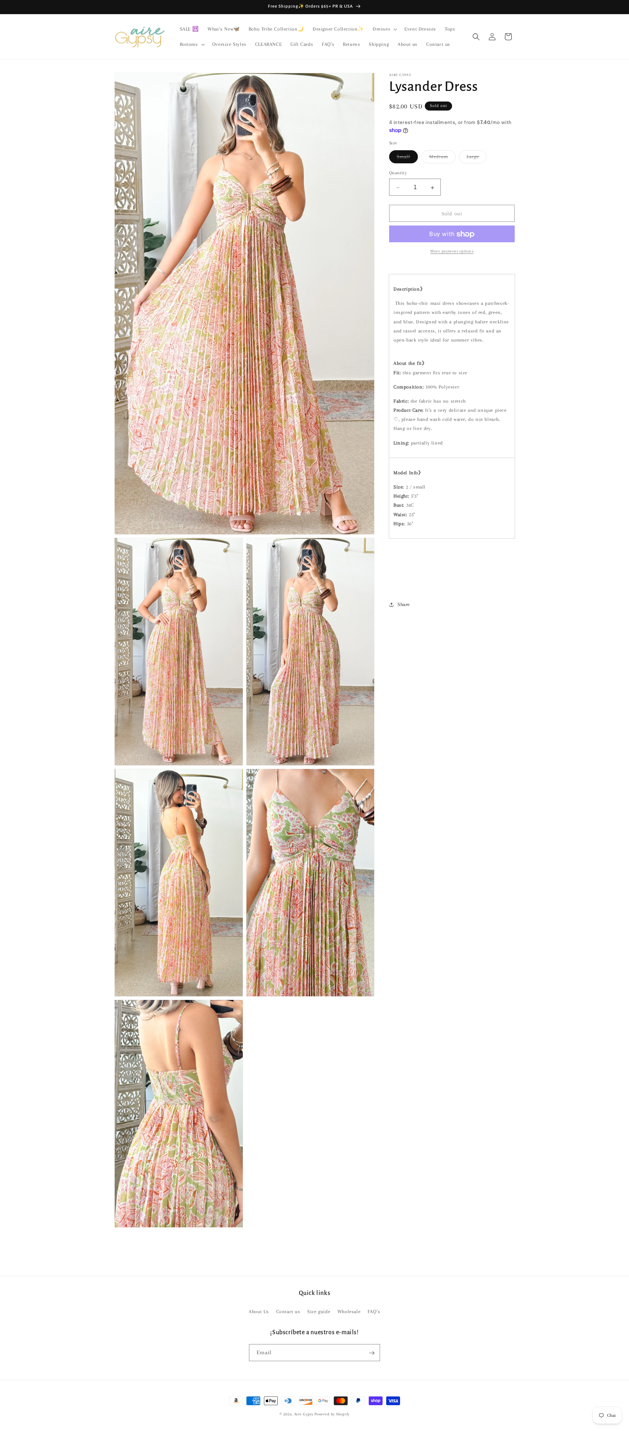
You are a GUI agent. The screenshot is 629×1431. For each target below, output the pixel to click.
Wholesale (348, 1311)
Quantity (398, 173)
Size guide (318, 1311)
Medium (442, 159)
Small (407, 159)
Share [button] (403, 604)
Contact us (288, 1311)
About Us (259, 1311)
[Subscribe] (372, 1353)
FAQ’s (374, 1311)
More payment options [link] (452, 251)
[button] (384, 29)
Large (477, 159)
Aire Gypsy (304, 1414)
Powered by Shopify (331, 1414)
